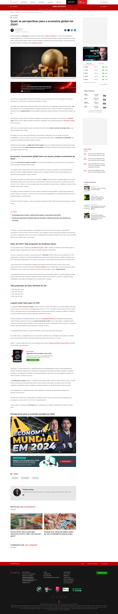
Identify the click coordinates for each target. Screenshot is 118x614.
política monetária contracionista (59, 343)
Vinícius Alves (28, 489)
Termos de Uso (26, 582)
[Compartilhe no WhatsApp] (72, 30)
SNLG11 (75, 9)
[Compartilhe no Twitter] (68, 30)
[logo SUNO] (13, 2)
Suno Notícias (15, 563)
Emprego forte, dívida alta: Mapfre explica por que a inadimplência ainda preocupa (58, 533)
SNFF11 (61, 9)
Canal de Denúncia (69, 579)
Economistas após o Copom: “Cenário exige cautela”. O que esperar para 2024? (36, 215)
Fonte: (103, 84)
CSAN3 (86, 70)
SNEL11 (51, 9)
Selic (46, 247)
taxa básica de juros (37, 247)
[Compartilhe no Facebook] (65, 30)
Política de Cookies (27, 575)
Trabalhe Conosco (69, 581)
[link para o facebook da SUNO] (53, 597)
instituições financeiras (49, 318)
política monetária (50, 36)
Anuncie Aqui (67, 577)
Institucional (26, 572)
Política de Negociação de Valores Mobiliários (29, 580)
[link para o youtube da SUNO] (65, 597)
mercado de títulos (69, 120)
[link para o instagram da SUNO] (61, 597)
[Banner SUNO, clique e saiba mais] (43, 88)
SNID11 (56, 9)
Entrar (105, 2)
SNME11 (66, 9)
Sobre (82, 563)
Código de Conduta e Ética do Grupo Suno (28, 578)
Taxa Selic (35, 478)
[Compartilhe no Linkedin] (75, 30)
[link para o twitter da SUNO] (57, 597)
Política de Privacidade (93, 563)
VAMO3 (86, 67)
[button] (14, 7)
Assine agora (102, 572)
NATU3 (86, 73)
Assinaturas (47, 573)
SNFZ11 (42, 9)
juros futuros (25, 478)
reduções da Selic (37, 43)
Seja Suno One (48, 575)
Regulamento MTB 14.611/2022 (51, 577)
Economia (17, 12)
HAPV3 (86, 79)
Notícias (12, 12)
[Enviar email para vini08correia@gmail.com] (23, 495)
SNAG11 (46, 9)
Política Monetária (23, 306)
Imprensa (66, 575)
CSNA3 (86, 76)
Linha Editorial (104, 563)
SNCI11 (71, 9)
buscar (104, 6)
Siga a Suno (67, 573)
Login (45, 572)
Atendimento (67, 572)
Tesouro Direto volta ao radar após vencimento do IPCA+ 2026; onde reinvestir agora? (26, 534)
